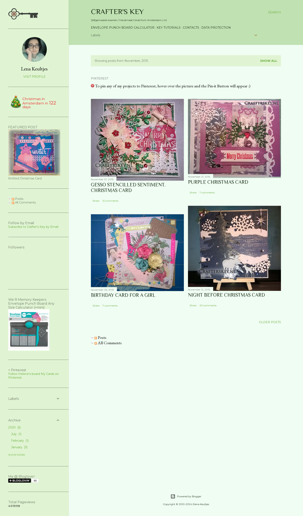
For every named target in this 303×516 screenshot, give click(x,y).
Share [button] (96, 200)
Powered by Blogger (189, 496)
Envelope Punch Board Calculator (122, 27)
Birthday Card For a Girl (123, 295)
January (19, 447)
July (16, 434)
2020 (14, 427)
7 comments (207, 192)
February (19, 440)
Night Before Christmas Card (226, 295)
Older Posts (270, 322)
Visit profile (34, 76)
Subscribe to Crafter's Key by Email (33, 227)
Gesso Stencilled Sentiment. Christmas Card (128, 187)
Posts (101, 337)
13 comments (110, 200)
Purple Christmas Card (218, 182)
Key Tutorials (169, 27)
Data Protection (216, 27)
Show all (268, 61)
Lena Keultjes (34, 69)
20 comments (208, 305)
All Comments (109, 342)
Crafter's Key (117, 11)
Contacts (191, 27)
